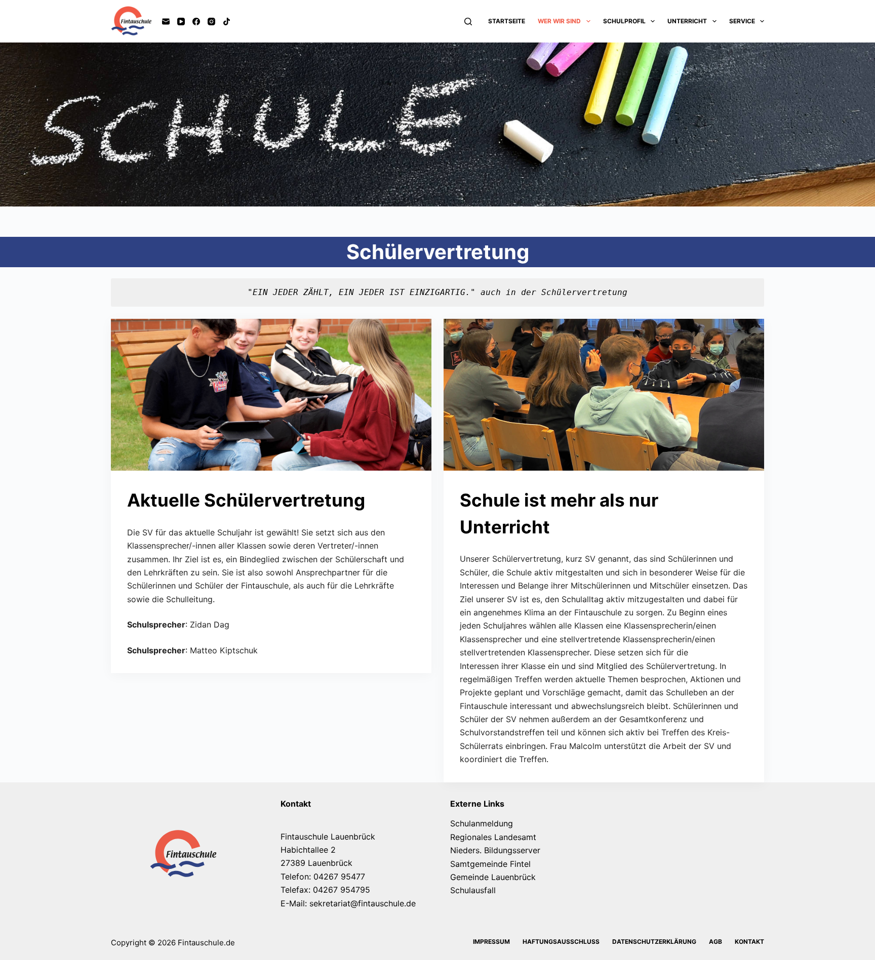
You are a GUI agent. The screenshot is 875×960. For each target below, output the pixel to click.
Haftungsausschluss (561, 941)
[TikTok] (226, 21)
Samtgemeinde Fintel (490, 864)
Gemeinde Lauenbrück (493, 877)
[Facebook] (196, 21)
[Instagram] (211, 21)
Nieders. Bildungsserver (495, 850)
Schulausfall (473, 890)
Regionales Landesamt (493, 837)
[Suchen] (468, 21)
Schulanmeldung (481, 823)
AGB (715, 941)
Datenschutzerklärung (654, 941)
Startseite (506, 21)
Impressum (491, 941)
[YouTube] (181, 21)
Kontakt (749, 941)
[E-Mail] (166, 21)
